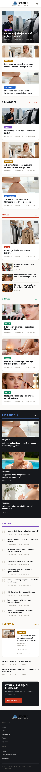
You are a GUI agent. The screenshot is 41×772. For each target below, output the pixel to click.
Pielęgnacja (9, 87)
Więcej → (35, 215)
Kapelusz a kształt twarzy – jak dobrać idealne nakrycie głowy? (25, 276)
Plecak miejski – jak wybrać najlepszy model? (18, 35)
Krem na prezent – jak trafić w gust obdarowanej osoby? (19, 601)
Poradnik (8, 61)
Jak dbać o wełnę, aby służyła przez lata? (16, 661)
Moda (7, 247)
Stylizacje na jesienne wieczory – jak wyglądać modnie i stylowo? (26, 286)
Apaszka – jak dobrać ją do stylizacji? (20, 562)
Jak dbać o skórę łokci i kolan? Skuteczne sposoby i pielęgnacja (18, 92)
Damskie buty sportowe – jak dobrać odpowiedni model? (19, 571)
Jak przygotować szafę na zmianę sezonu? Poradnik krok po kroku (18, 65)
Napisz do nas (13, 700)
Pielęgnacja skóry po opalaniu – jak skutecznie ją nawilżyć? (16, 475)
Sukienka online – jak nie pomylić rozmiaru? (22, 592)
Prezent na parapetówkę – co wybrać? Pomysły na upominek (20, 611)
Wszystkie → (34, 102)
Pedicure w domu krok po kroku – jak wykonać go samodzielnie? (19, 362)
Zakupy (7, 30)
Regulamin (5, 758)
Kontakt (4, 751)
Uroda (7, 323)
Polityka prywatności (9, 755)
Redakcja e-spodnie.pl (14, 136)
